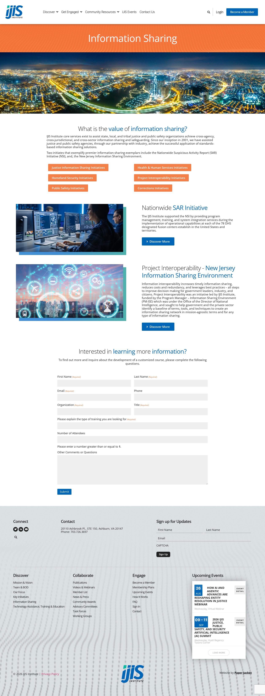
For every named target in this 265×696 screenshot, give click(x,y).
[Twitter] (15, 529)
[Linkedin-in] (21, 529)
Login (219, 12)
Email (65, 391)
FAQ (134, 601)
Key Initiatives (21, 596)
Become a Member (242, 12)
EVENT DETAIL (240, 590)
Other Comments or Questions (77, 452)
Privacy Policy (50, 674)
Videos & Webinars (84, 587)
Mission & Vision (22, 582)
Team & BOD (20, 587)
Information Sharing (24, 601)
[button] (208, 12)
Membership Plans (143, 587)
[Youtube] (26, 529)
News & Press (81, 596)
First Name (69, 376)
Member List (80, 592)
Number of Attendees (71, 433)
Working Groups (82, 616)
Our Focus (19, 592)
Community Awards (84, 601)
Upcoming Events (142, 592)
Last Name (145, 376)
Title (141, 405)
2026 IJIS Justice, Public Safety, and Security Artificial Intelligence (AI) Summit (211, 627)
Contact (136, 611)
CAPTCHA (162, 545)
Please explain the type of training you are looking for (96, 419)
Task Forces (79, 611)
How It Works (140, 596)
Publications (80, 582)
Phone (138, 390)
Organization (70, 405)
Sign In (136, 606)
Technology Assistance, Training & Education (38, 606)
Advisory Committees (85, 606)
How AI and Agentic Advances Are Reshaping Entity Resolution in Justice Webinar (211, 596)
